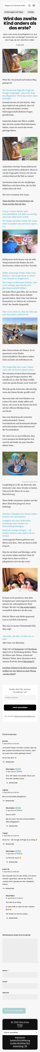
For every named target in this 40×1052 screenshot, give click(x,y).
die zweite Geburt (28, 607)
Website (5, 993)
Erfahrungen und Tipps (14, 12)
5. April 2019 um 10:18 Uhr (14, 772)
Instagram (19, 649)
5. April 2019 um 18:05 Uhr (10, 872)
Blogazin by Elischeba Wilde (15, 6)
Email (5, 982)
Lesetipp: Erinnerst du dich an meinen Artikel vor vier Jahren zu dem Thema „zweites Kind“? (19, 670)
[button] (34, 5)
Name (5, 970)
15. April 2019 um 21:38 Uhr (14, 898)
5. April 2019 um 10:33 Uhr (10, 836)
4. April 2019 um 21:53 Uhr (10, 792)
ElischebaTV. (28, 661)
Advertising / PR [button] (20, 1046)
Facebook (32, 649)
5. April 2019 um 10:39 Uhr (14, 854)
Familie (31, 12)
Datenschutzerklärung (24, 716)
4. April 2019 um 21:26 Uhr (10, 744)
